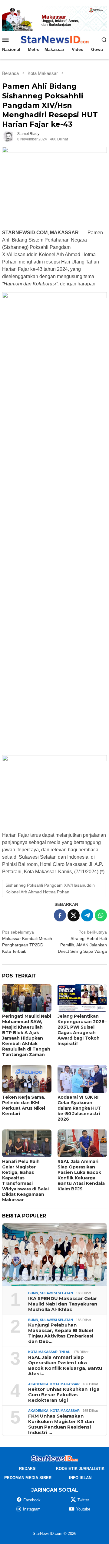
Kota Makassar (43, 1352)
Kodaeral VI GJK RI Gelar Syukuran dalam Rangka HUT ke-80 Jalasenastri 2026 (79, 1108)
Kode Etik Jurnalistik (80, 1468)
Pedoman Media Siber (27, 1477)
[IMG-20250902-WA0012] (54, 18)
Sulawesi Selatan (56, 1293)
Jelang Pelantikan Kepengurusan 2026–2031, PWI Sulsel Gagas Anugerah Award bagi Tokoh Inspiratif (82, 1029)
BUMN (33, 1293)
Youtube (83, 1509)
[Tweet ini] (74, 915)
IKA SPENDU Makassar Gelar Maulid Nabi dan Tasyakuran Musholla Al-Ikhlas (62, 1304)
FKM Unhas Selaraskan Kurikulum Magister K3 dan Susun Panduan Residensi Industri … (61, 1424)
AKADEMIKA (38, 1384)
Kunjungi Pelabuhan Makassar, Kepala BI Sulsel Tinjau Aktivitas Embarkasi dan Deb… (60, 1333)
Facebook (32, 1500)
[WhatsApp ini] (101, 915)
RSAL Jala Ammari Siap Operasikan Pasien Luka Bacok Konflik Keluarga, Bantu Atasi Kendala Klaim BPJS (81, 1175)
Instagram (32, 1509)
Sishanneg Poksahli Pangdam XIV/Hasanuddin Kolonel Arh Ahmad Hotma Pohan (50, 888)
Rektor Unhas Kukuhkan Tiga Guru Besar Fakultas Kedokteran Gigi (64, 1395)
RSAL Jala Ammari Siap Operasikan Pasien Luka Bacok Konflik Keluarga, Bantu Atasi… (65, 1365)
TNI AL (64, 1352)
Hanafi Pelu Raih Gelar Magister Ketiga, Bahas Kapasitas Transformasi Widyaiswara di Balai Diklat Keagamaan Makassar (25, 1181)
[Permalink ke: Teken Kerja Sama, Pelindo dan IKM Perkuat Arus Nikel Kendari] (26, 1079)
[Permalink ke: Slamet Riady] (8, 136)
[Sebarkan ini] (60, 915)
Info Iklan (80, 1477)
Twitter (83, 1500)
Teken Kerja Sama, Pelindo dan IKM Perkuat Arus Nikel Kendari (23, 1105)
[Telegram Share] (87, 915)
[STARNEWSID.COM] (54, 39)
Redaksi (28, 1468)
